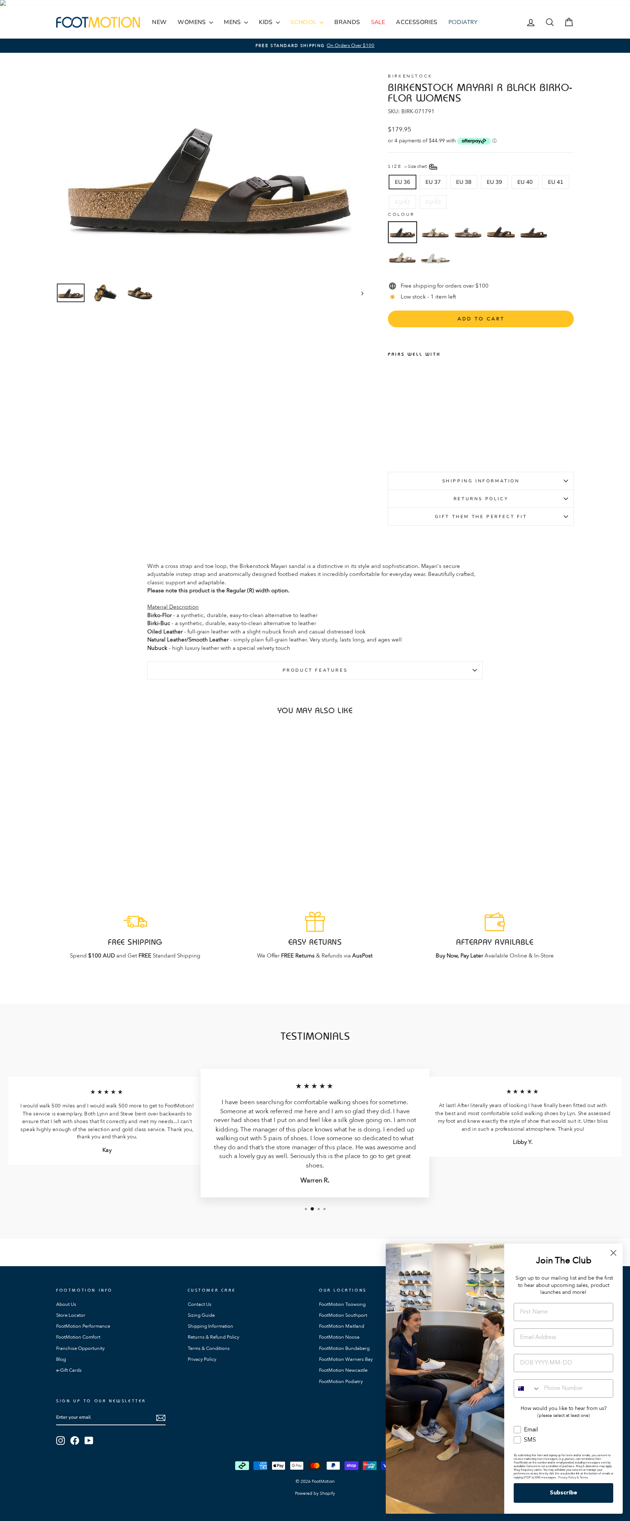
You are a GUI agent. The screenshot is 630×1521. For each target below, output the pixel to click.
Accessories (416, 22)
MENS (233, 22)
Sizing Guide (201, 1315)
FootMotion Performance (83, 1326)
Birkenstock (410, 76)
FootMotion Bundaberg (344, 1348)
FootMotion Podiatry (341, 1381)
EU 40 (525, 182)
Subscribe (563, 1493)
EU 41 (555, 182)
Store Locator (70, 1315)
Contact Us (199, 1304)
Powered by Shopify (315, 1493)
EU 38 (463, 182)
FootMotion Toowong (342, 1304)
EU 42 (402, 202)
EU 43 (433, 202)
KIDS (266, 22)
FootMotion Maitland (341, 1326)
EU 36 (402, 182)
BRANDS (347, 22)
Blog (61, 1359)
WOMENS (192, 22)
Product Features (315, 670)
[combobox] (527, 1388)
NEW (159, 22)
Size (408, 166)
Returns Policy (481, 499)
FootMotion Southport (343, 1315)
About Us (66, 1304)
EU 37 (433, 182)
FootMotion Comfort (78, 1337)
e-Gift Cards (69, 1370)
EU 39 (494, 182)
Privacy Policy (202, 1359)
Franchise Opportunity (80, 1348)
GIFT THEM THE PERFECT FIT (481, 516)
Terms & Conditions (209, 1348)
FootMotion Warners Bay (346, 1359)
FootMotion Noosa (339, 1337)
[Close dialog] (613, 1253)
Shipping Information (481, 481)
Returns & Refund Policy (213, 1337)
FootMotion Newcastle (343, 1370)
